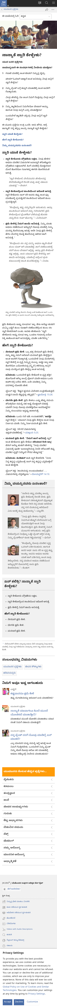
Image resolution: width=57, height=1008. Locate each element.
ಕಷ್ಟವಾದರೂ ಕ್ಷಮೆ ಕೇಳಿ (22, 694)
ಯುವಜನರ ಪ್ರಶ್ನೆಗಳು (11, 9)
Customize (32, 1002)
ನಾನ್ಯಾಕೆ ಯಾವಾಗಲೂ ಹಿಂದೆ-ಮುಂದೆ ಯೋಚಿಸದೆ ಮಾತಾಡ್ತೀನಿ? (29, 713)
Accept (7, 1002)
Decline (19, 1002)
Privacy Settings (36, 994)
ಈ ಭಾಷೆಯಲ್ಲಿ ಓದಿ (10, 16)
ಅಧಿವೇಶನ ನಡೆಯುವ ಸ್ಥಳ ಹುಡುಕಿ (16, 913)
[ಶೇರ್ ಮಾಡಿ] (46, 9)
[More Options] (52, 9)
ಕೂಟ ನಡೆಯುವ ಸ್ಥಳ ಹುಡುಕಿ (14, 907)
